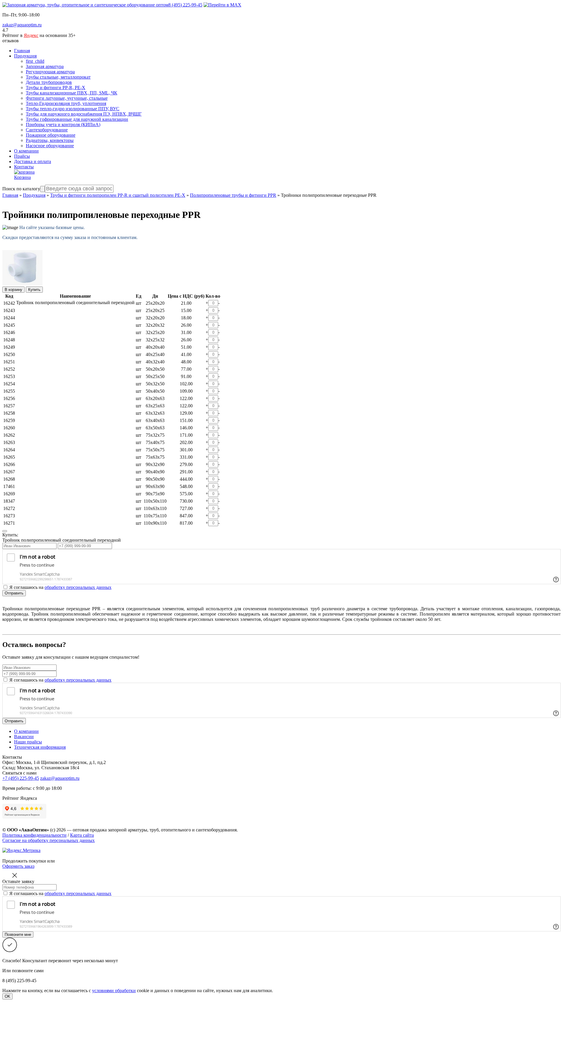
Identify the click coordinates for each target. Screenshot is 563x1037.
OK (7, 996)
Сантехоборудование (47, 129)
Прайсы (22, 156)
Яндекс (31, 35)
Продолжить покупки (24, 860)
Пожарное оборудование (50, 135)
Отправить (14, 593)
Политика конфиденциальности (34, 835)
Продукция (25, 55)
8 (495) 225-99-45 (185, 4)
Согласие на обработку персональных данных (48, 840)
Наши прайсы (28, 741)
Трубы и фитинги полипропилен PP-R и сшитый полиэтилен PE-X (117, 195)
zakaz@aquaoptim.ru (22, 24)
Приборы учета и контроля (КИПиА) (63, 124)
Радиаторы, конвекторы (50, 140)
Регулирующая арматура (50, 71)
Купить (34, 289)
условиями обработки (114, 990)
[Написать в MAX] (222, 4)
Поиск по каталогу (21, 188)
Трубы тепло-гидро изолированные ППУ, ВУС (72, 108)
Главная (22, 50)
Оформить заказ (18, 866)
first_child (35, 61)
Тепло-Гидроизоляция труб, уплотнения (66, 103)
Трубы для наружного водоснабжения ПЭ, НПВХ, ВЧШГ (84, 113)
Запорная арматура (45, 66)
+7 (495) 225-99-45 (20, 778)
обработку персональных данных (78, 587)
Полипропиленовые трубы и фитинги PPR (233, 195)
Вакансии (24, 736)
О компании (26, 150)
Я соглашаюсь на (60, 679)
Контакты (24, 166)
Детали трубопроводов (49, 82)
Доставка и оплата (32, 161)
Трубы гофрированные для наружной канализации (77, 119)
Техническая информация (40, 747)
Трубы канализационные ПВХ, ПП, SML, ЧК (71, 92)
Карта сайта (82, 835)
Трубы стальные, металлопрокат (58, 76)
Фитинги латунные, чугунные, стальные (67, 98)
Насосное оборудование (50, 145)
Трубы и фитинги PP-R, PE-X (55, 87)
